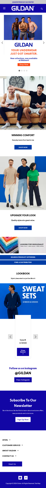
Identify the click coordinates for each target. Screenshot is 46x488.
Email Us (12, 464)
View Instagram (23, 379)
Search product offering (23, 257)
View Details (23, 352)
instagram (20, 478)
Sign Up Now (23, 419)
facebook (26, 478)
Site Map (37, 483)
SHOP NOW (23, 147)
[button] (2, 42)
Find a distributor (23, 262)
